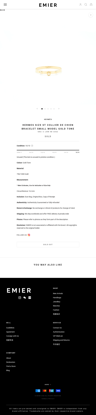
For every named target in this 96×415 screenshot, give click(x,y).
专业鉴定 (56, 344)
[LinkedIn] (29, 297)
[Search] (86, 4)
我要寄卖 (9, 340)
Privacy (51, 398)
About (8, 358)
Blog (8, 370)
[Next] (58, 108)
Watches (56, 306)
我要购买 (56, 314)
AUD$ (47, 384)
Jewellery (56, 302)
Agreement (10, 332)
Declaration (10, 362)
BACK (2, 10)
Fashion (56, 310)
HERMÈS (48, 119)
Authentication (58, 332)
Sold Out (48, 244)
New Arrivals (58, 293)
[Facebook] (29, 234)
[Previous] (37, 108)
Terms (44, 398)
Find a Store (11, 366)
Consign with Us (12, 336)
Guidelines (10, 328)
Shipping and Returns (61, 340)
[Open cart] (91, 4)
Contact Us (57, 328)
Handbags (57, 298)
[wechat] (24, 297)
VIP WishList (58, 336)
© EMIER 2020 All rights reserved (48, 395)
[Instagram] (19, 297)
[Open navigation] (5, 4)
